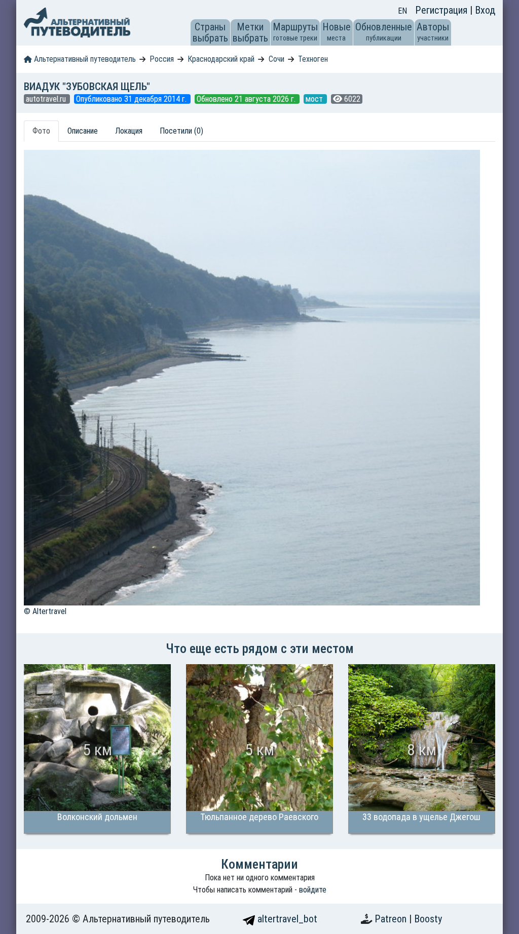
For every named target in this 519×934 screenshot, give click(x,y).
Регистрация (442, 10)
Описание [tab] (82, 131)
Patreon (392, 919)
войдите (312, 890)
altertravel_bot (286, 919)
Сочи (276, 59)
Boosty (428, 919)
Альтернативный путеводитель (84, 59)
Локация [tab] (128, 131)
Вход (485, 10)
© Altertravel (45, 611)
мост (315, 99)
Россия (162, 59)
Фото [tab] (41, 131)
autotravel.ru (47, 99)
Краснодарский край (221, 59)
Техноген (313, 59)
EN (402, 11)
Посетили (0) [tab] (181, 131)
